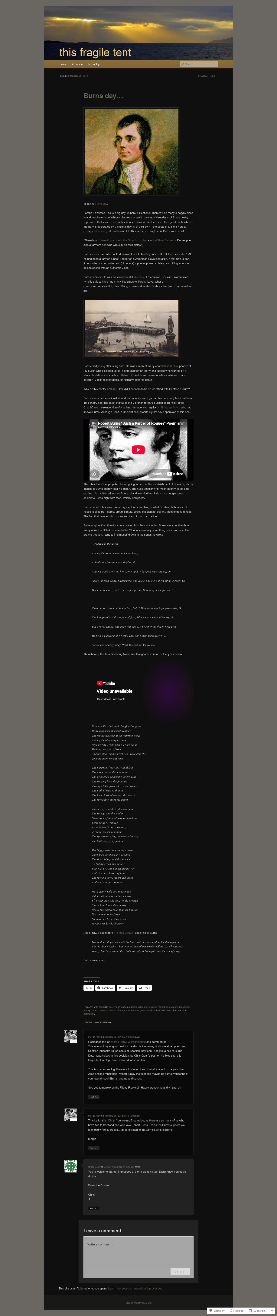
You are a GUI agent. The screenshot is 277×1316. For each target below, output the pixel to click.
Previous (201, 76)
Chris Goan (165, 1010)
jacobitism (184, 1007)
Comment (180, 1271)
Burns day (101, 203)
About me (77, 64)
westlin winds (148, 1010)
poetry (112, 1007)
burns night (157, 1007)
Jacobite (139, 277)
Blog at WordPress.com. (138, 1303)
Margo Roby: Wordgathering (128, 1042)
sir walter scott (132, 1010)
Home (63, 64)
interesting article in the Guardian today (123, 240)
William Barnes (164, 240)
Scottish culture (114, 1010)
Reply (94, 1096)
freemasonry (171, 1007)
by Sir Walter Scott (168, 407)
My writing (93, 64)
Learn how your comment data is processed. (135, 1288)
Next (214, 76)
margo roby (94, 1037)
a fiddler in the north (139, 1007)
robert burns (98, 1010)
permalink (88, 1013)
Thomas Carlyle (123, 932)
